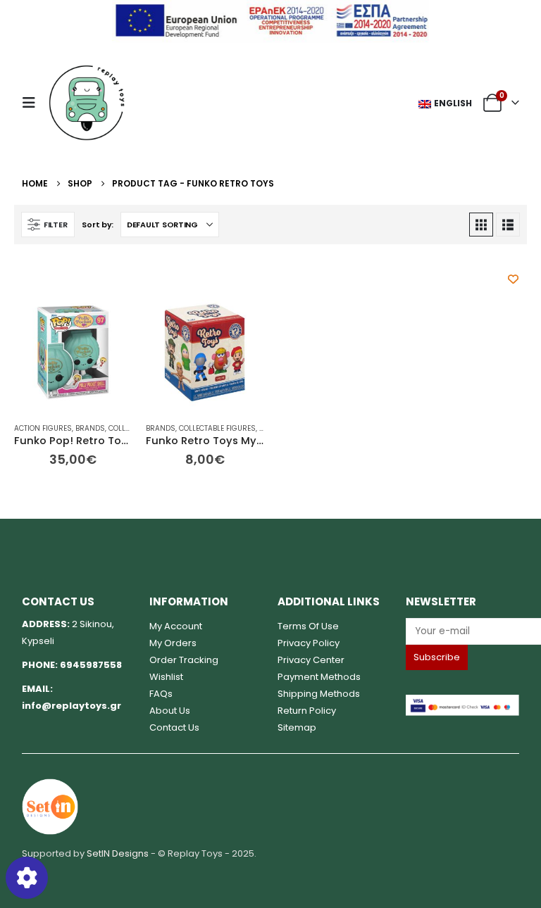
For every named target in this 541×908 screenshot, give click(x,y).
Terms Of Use (308, 626)
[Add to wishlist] (513, 279)
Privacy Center (311, 660)
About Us (169, 710)
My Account (175, 626)
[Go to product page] (73, 352)
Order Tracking (183, 660)
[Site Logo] (86, 103)
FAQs (161, 693)
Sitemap (297, 727)
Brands (90, 428)
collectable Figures (217, 428)
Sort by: (97, 224)
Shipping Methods (319, 693)
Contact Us (174, 727)
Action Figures (43, 428)
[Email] (463, 631)
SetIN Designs (118, 853)
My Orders (173, 643)
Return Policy (307, 710)
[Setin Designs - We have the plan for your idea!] (50, 806)
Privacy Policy (309, 643)
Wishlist (166, 676)
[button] (33, 103)
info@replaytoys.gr (71, 705)
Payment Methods (319, 676)
